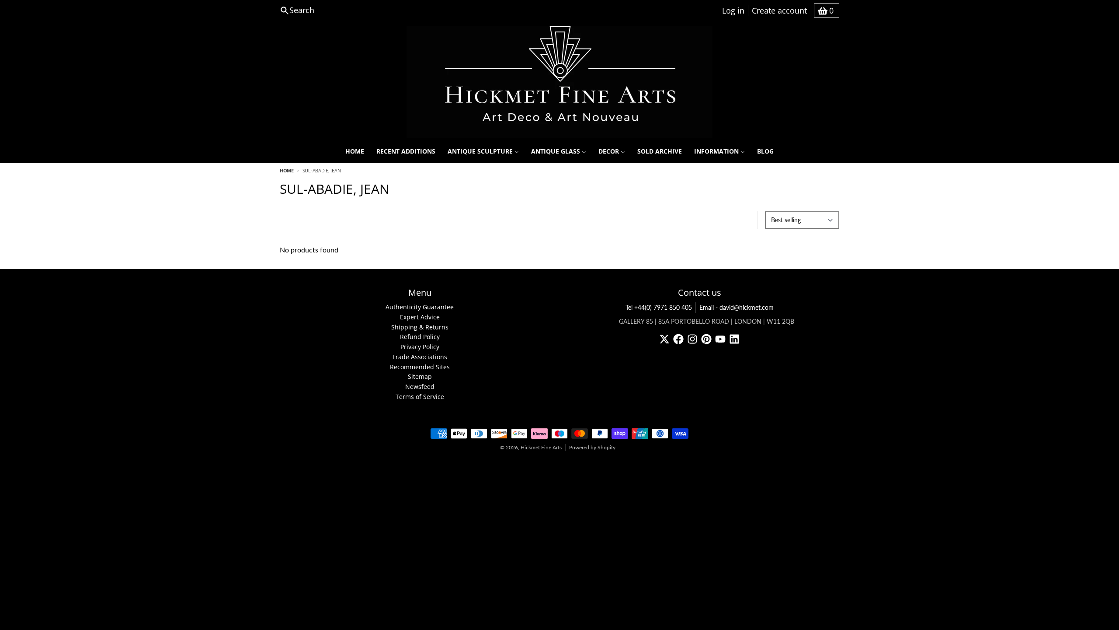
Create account (779, 10)
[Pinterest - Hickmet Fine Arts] (706, 339)
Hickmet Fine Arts (541, 447)
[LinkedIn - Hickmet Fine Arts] (734, 339)
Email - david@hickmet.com (736, 307)
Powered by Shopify (592, 447)
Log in (733, 10)
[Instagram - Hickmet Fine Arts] (692, 339)
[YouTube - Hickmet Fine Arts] (720, 339)
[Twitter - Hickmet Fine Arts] (664, 339)
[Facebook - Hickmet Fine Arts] (678, 339)
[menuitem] (354, 151)
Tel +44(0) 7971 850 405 (659, 307)
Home (287, 170)
